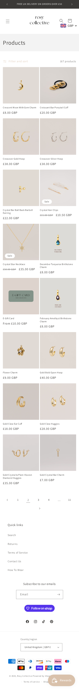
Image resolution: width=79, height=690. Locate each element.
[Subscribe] (58, 594)
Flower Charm (10, 372)
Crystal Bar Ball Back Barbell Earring (18, 212)
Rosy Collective (24, 675)
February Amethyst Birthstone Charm (56, 320)
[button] (7, 21)
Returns (12, 544)
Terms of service (32, 681)
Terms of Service (18, 552)
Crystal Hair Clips (49, 210)
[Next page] (39, 508)
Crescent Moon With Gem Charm (19, 107)
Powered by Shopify (43, 675)
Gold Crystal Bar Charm (52, 474)
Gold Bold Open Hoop (51, 372)
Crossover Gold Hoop (14, 158)
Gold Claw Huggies (49, 423)
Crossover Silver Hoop (51, 158)
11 (69, 500)
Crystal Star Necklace (14, 264)
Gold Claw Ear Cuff (12, 423)
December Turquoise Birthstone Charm (56, 266)
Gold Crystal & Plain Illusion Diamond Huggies (17, 476)
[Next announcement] (72, 4)
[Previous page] (7, 500)
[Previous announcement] (7, 4)
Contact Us (14, 561)
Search (12, 535)
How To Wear (16, 570)
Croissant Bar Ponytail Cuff (54, 107)
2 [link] (28, 500)
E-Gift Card (8, 318)
